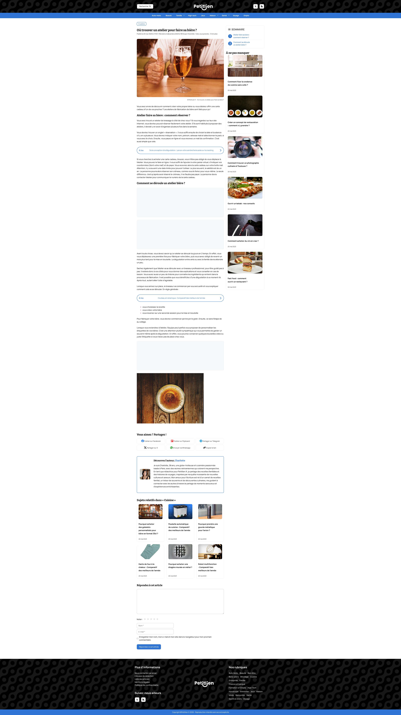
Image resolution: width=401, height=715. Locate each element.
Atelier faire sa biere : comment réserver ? (241, 36)
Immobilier (244, 691)
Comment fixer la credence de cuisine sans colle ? (240, 83)
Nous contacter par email (146, 673)
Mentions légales (142, 682)
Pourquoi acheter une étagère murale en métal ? (180, 565)
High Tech (252, 687)
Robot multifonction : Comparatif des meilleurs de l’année (207, 567)
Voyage (236, 15)
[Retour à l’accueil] (203, 7)
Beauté (169, 15)
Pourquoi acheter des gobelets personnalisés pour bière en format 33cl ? (148, 529)
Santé (224, 15)
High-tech (192, 15)
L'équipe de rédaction (144, 676)
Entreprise (233, 680)
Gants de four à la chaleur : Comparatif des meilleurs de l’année (149, 567)
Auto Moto (233, 673)
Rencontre (240, 695)
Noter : (140, 619)
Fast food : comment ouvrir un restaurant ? (237, 280)
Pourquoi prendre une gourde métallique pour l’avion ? (208, 527)
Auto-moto (156, 15)
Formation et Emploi (237, 687)
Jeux (203, 15)
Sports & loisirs (235, 699)
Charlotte (180, 460)
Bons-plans (234, 676)
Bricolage (244, 676)
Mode (231, 695)
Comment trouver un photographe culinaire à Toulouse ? (243, 164)
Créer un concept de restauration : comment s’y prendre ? (243, 124)
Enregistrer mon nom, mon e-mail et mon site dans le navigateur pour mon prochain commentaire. (175, 638)
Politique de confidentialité (146, 685)
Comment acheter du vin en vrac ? (243, 241)
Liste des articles (142, 679)
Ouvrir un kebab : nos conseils (241, 203)
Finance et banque (237, 684)
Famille (179, 15)
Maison (213, 15)
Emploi (246, 15)
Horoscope (233, 691)
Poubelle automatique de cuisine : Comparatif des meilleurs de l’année (179, 527)
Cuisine (141, 24)
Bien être (252, 673)
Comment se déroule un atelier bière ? (241, 43)
